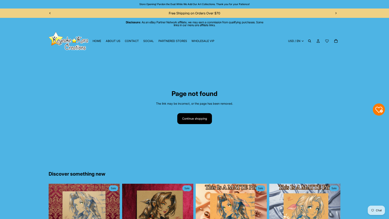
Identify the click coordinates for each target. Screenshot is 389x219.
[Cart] (335, 40)
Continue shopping (194, 118)
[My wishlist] (327, 40)
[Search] (309, 40)
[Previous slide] (50, 13)
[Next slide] (335, 13)
